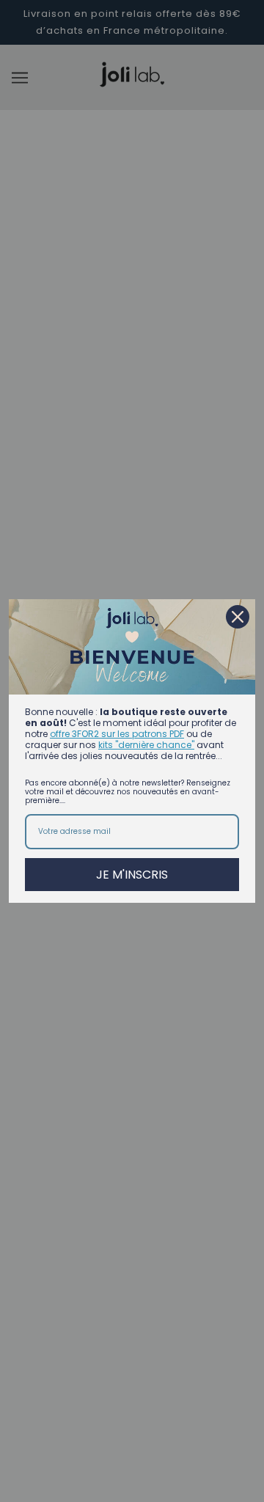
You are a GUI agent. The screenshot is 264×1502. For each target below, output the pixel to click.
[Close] (237, 616)
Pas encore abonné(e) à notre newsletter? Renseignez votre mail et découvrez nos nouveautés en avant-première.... (127, 791)
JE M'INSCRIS (132, 874)
